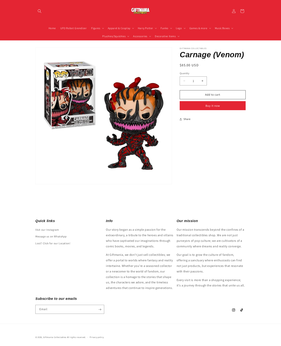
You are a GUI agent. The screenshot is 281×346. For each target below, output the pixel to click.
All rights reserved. (76, 337)
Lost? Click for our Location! (52, 243)
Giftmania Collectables (54, 337)
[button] (39, 11)
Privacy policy (97, 337)
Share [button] (187, 119)
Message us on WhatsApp (51, 236)
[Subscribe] (100, 309)
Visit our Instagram (47, 229)
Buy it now (212, 105)
